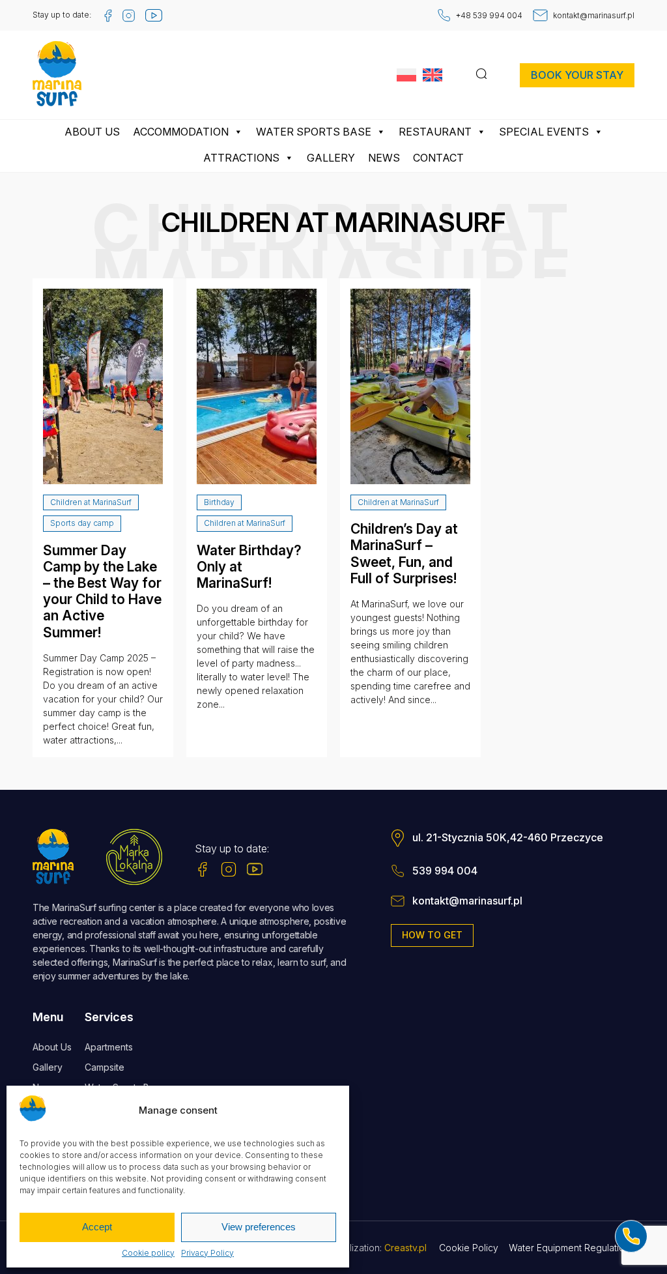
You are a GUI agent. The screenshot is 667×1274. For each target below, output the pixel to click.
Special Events (544, 131)
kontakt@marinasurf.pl (593, 15)
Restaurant (435, 131)
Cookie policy (148, 1253)
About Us (92, 131)
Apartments (109, 1046)
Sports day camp (82, 523)
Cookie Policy (468, 1247)
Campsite (104, 1067)
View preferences (258, 1226)
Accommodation (181, 131)
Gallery (331, 157)
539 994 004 (444, 871)
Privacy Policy (207, 1253)
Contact (438, 157)
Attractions (241, 157)
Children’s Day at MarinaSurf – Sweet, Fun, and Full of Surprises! (404, 553)
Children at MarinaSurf (91, 502)
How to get (432, 934)
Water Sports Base (313, 131)
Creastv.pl (405, 1247)
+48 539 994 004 (489, 15)
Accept (97, 1226)
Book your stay (577, 74)
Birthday (219, 502)
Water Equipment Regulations (571, 1247)
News (384, 157)
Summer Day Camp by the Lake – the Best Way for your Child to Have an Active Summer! (102, 591)
